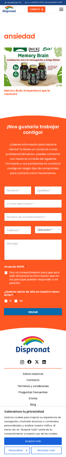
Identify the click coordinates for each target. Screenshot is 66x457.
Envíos (33, 398)
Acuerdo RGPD (15, 266)
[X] (37, 362)
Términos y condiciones (33, 386)
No (21, 301)
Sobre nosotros (33, 374)
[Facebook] (29, 362)
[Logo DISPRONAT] (9, 9)
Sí (10, 301)
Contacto (33, 380)
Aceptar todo (33, 441)
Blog (33, 404)
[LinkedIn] (44, 362)
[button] (61, 9)
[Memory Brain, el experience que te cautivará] (33, 66)
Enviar (33, 312)
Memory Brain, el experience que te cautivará (27, 92)
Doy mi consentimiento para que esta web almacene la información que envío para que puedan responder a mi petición (34, 278)
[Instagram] (22, 362)
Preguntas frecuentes (33, 392)
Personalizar (16, 450)
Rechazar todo (46, 450)
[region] (33, 431)
